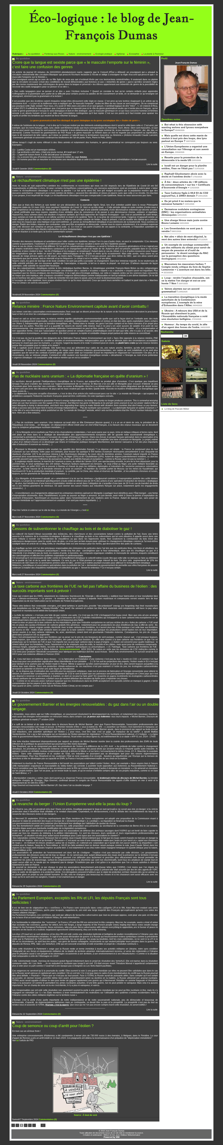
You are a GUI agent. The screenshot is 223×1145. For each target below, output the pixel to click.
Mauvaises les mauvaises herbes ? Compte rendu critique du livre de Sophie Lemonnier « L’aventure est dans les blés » (186, 268)
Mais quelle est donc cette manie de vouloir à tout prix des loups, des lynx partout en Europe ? (184, 138)
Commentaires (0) (42, 168)
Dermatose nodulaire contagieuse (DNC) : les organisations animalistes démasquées (184, 212)
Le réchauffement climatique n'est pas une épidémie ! (56, 180)
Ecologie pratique (103, 54)
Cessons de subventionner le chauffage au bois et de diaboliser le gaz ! (72, 528)
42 (43, 1125)
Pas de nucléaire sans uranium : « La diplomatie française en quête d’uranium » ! (80, 376)
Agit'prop (120, 54)
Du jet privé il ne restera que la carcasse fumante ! (181, 202)
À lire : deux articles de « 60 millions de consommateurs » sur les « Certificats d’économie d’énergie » (186, 185)
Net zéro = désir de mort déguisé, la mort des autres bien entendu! (184, 238)
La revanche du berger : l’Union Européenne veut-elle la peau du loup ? (72, 804)
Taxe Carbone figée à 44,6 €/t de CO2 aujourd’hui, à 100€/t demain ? (185, 194)
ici (87, 510)
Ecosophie (134, 54)
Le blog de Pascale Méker (176, 409)
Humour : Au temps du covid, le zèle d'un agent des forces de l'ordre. (184, 326)
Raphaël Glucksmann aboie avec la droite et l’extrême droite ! (184, 175)
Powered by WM (112, 1137)
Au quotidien (34, 54)
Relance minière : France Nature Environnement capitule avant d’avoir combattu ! (80, 306)
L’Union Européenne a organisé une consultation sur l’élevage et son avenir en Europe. (185, 149)
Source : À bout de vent (85, 1115)
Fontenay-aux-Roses (54, 54)
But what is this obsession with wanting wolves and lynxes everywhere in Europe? (185, 127)
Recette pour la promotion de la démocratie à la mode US (182, 159)
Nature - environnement (79, 54)
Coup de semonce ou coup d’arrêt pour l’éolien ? (53, 1026)
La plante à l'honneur (153, 54)
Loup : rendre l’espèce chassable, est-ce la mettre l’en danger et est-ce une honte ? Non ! (186, 280)
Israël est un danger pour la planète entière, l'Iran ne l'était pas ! (184, 167)
